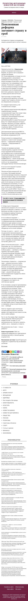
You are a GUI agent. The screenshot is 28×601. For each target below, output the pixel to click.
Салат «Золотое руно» (16, 360)
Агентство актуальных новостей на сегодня (14, 4)
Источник (4, 346)
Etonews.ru (5, 594)
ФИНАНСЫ (6, 430)
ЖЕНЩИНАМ (7, 395)
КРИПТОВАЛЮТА (8, 403)
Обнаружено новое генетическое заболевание (11, 488)
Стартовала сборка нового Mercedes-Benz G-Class (12, 558)
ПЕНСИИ (5, 418)
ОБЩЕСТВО (6, 415)
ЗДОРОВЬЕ (6, 398)
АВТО (4, 390)
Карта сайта (10, 589)
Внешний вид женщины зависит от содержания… (12, 461)
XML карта (18, 589)
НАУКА (5, 408)
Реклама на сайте (9, 587)
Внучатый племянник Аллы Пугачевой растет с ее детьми (13, 370)
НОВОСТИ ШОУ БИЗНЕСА (11, 413)
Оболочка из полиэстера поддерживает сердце (11, 506)
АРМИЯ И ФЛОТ (8, 393)
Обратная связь (19, 587)
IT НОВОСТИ (7, 388)
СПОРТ (5, 425)
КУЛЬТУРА (6, 405)
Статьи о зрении (8, 428)
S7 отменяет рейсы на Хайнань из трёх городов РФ (12, 358)
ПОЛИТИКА (6, 420)
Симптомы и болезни (9, 423)
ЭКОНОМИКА (7, 433)
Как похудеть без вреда (10, 400)
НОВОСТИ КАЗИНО (9, 410)
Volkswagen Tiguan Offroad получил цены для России (12, 541)
